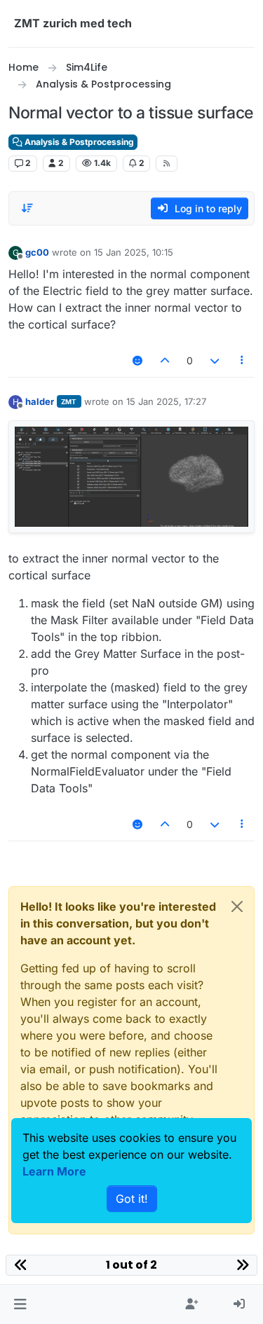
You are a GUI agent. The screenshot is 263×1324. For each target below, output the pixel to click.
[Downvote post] (214, 360)
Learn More (54, 1171)
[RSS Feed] (166, 163)
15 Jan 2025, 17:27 (166, 401)
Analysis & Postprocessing (78, 142)
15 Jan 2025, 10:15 (133, 252)
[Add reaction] (137, 360)
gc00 (37, 252)
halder (39, 401)
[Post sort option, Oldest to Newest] (27, 208)
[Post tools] (242, 360)
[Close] (237, 906)
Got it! (132, 1199)
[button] (20, 1304)
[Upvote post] (165, 360)
